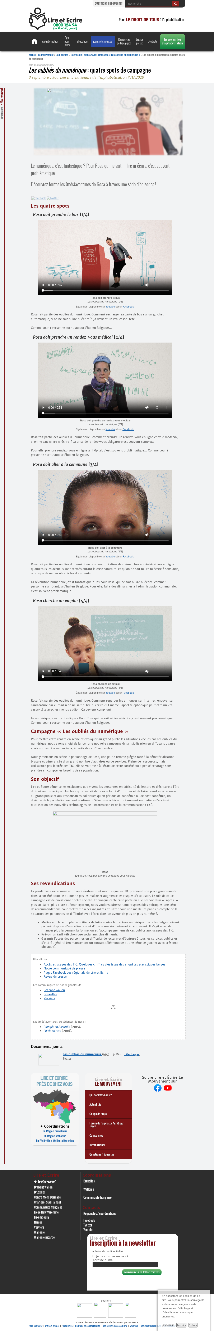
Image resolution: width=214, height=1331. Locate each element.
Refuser (193, 1325)
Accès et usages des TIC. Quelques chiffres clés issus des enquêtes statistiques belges (104, 964)
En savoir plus (168, 1325)
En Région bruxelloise (55, 1131)
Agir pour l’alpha (67, 41)
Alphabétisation (50, 41)
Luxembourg (41, 1217)
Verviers (49, 998)
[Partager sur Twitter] (53, 198)
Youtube (110, 306)
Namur (38, 1222)
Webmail (134, 1325)
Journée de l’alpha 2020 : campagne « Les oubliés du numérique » (105, 55)
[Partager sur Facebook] (38, 198)
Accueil (32, 55)
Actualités (95, 1104)
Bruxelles (50, 994)
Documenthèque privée (151, 1325)
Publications (82, 41)
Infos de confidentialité (109, 1251)
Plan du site (67, 1325)
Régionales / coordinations (99, 1213)
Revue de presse (55, 976)
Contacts (152, 41)
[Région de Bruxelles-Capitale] (100, 1316)
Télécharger (131, 1054)
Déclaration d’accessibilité (115, 1325)
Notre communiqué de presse (64, 968)
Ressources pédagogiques (124, 41)
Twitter (87, 1225)
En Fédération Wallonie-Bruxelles (55, 1140)
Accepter (181, 1325)
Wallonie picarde (44, 1237)
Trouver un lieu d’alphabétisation (172, 41)
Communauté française (48, 1207)
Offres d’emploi (52, 1325)
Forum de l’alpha (106, 1124)
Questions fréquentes (109, 3)
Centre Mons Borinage (47, 1197)
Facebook (128, 306)
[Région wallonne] (131, 1316)
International (97, 1145)
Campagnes (62, 55)
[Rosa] (105, 814)
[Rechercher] (175, 3)
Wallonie (39, 1232)
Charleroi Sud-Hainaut (47, 1202)
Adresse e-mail (103, 1260)
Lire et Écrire (2, 103)
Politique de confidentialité (87, 1325)
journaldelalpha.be (102, 41)
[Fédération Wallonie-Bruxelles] (85, 1316)
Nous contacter (35, 1325)
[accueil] (55, 28)
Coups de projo (98, 1114)
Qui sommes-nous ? (100, 1095)
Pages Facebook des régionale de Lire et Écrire (76, 972)
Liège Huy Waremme (46, 1212)
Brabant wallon (54, 990)
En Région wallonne (55, 1136)
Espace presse (139, 41)
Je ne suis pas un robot (111, 1256)
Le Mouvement (46, 55)
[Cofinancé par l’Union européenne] (116, 1316)
